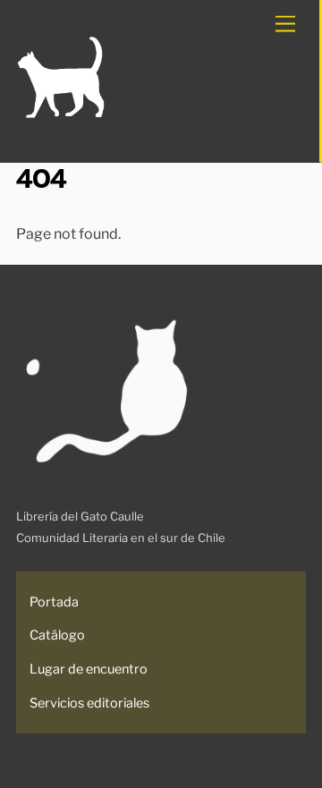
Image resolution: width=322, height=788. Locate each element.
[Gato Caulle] (61, 115)
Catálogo (57, 635)
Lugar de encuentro (89, 669)
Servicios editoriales (89, 703)
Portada (54, 602)
